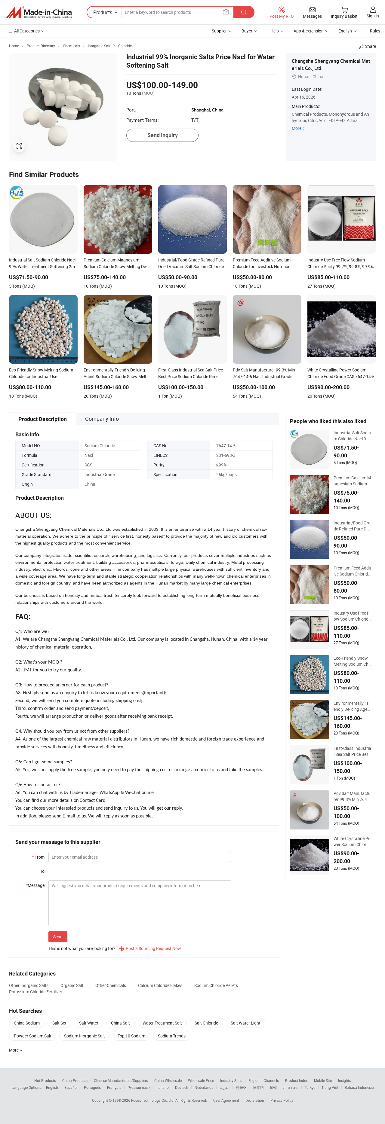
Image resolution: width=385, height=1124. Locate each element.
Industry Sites (231, 1080)
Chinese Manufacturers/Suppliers (121, 1080)
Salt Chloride (206, 1023)
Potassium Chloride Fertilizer (35, 991)
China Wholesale (168, 1080)
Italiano (162, 1087)
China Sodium (27, 1023)
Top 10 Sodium (131, 1036)
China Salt (120, 1023)
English (52, 1087)
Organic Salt (71, 985)
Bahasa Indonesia (359, 1087)
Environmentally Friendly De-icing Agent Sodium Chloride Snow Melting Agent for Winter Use (352, 706)
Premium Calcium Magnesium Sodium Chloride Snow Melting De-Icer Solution (352, 481)
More (296, 128)
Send (58, 936)
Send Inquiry (162, 135)
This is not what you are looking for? (82, 948)
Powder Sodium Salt (32, 1036)
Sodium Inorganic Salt (84, 1036)
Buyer (247, 31)
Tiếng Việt (330, 1087)
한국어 (241, 1087)
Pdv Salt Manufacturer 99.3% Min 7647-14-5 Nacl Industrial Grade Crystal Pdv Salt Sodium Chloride (352, 796)
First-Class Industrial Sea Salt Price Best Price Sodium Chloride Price (352, 751)
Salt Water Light (245, 1023)
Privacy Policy (281, 1100)
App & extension (309, 31)
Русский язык (139, 1087)
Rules (375, 31)
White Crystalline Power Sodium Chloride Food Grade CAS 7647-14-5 (352, 841)
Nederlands (204, 1087)
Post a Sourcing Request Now (150, 948)
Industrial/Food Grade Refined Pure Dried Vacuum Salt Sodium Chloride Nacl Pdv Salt (352, 526)
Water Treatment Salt (162, 1023)
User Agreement (226, 1100)
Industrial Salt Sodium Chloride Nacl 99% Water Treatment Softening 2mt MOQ (352, 436)
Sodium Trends (172, 1036)
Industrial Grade (100, 474)
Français (114, 1087)
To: (42, 871)
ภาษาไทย (290, 1087)
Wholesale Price (201, 1080)
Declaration (254, 1100)
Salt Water (88, 1023)
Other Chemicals (110, 985)
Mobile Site (323, 1080)
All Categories (27, 31)
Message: (35, 885)
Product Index (296, 1080)
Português (92, 1087)
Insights (344, 1080)
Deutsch (181, 1087)
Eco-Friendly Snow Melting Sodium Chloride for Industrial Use (351, 661)
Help (274, 31)
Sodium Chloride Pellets (216, 985)
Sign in (373, 16)
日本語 (258, 1087)
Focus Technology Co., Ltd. (153, 1100)
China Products (75, 1080)
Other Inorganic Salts (28, 985)
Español (71, 1087)
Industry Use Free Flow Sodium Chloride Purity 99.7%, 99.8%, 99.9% (352, 616)
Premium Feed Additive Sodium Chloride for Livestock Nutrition (352, 571)
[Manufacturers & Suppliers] (39, 12)
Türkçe (310, 1087)
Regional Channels (263, 1080)
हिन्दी (273, 1087)
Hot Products (45, 1080)
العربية (224, 1087)
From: (38, 857)
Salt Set (59, 1023)
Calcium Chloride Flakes (160, 985)
